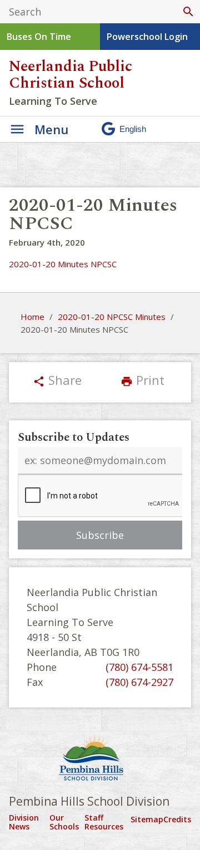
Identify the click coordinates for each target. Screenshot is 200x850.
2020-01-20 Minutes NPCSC (63, 263)
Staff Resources (103, 822)
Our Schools (64, 822)
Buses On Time (39, 36)
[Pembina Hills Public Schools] (100, 759)
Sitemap (147, 819)
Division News (24, 822)
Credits (177, 819)
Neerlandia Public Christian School (70, 75)
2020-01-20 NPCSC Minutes (112, 316)
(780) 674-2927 (139, 682)
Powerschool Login (147, 36)
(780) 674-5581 (139, 667)
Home (32, 316)
